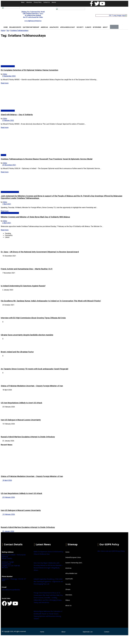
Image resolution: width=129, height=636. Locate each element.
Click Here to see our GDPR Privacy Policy (111, 551)
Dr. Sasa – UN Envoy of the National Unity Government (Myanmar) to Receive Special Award (40, 252)
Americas (44, 27)
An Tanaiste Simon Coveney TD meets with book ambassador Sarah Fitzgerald (34, 369)
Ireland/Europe (15, 27)
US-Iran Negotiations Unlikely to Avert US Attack (21, 403)
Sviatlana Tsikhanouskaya (19, 30)
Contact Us (46, 2)
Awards (54, 2)
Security (80, 27)
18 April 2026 (7, 480)
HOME (6, 27)
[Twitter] (96, 3)
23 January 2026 (8, 531)
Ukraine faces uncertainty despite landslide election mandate (27, 335)
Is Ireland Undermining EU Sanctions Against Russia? (23, 286)
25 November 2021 (9, 165)
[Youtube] (102, 3)
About (22, 2)
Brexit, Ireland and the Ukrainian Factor (17, 352)
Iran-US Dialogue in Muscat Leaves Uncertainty (21, 420)
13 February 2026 (8, 514)
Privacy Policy (37, 2)
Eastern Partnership (31, 27)
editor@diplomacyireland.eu (11, 590)
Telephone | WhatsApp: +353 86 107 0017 (14, 579)
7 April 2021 (6, 204)
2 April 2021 (6, 223)
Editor (5, 74)
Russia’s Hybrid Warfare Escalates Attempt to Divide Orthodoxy (28, 437)
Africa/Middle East (67, 27)
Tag (7, 30)
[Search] (121, 27)
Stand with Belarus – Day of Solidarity (17, 115)
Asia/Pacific (54, 27)
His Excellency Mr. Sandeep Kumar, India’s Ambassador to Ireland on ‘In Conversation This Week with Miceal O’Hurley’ (51, 301)
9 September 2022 (9, 76)
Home (3, 30)
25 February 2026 (8, 497)
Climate (88, 27)
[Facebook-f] (91, 3)
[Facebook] (4, 603)
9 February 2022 (8, 120)
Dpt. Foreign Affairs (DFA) (10, 192)
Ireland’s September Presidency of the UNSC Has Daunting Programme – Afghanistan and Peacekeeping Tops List (48, 581)
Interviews (97, 27)
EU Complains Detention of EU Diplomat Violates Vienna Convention (29, 70)
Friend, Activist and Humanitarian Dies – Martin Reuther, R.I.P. (27, 269)
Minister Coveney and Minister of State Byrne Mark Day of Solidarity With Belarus (35, 217)
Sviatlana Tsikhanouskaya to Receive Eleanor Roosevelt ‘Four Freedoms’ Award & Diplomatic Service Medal (46, 159)
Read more (4, 83)
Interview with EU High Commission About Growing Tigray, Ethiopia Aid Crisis (33, 318)
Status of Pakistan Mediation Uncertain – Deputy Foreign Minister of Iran (32, 386)
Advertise (29, 2)
